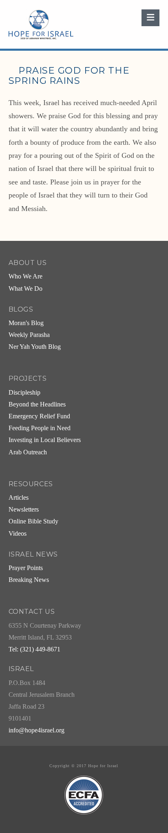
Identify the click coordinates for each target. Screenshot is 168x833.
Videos (18, 533)
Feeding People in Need (40, 428)
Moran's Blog (26, 323)
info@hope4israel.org (36, 730)
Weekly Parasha (29, 335)
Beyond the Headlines (37, 404)
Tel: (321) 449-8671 (34, 649)
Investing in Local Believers (45, 440)
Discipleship (24, 392)
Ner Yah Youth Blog (35, 346)
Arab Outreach (28, 452)
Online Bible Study (33, 521)
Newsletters (24, 509)
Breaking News (29, 580)
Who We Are (25, 276)
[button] (150, 17)
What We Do (25, 288)
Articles (19, 497)
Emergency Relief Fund (39, 416)
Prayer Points (26, 568)
